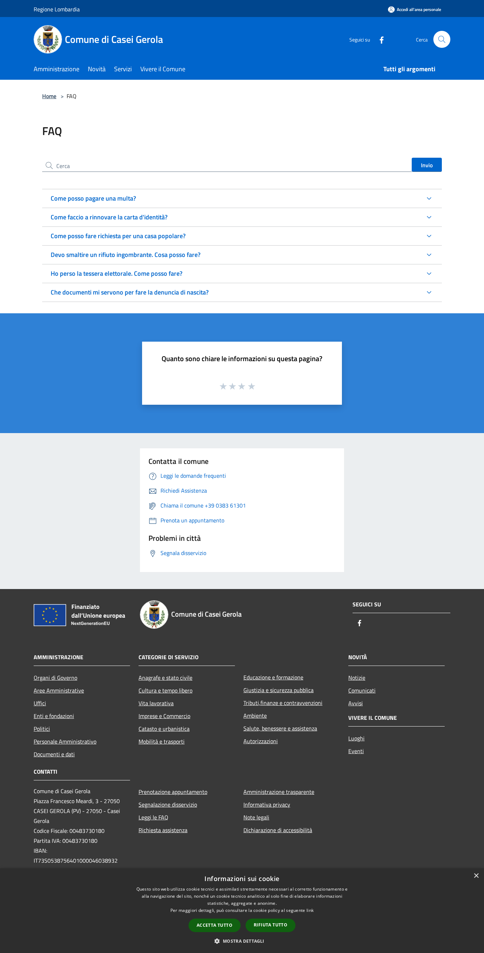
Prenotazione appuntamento (173, 791)
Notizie (356, 677)
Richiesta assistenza (163, 830)
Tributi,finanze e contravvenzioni (282, 703)
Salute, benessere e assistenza (280, 728)
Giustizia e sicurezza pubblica (278, 690)
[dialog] (242, 910)
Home (49, 96)
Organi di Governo (55, 677)
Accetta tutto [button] (214, 925)
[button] (242, 940)
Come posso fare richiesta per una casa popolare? (118, 236)
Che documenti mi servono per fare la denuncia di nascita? (130, 292)
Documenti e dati (54, 754)
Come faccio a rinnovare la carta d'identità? (109, 217)
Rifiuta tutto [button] (270, 925)
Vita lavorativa (156, 703)
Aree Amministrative (59, 690)
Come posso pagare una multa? (93, 198)
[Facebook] (379, 39)
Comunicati (362, 690)
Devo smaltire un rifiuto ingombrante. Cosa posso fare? (126, 254)
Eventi (356, 751)
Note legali (256, 817)
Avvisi (355, 703)
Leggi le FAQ (153, 817)
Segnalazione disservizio (168, 804)
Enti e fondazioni (54, 716)
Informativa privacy (266, 804)
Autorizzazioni (260, 741)
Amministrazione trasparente (278, 791)
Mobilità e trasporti (162, 741)
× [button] (476, 876)
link (310, 910)
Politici (42, 728)
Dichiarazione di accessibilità (277, 830)
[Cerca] (441, 39)
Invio (427, 165)
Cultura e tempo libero (165, 690)
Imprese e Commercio (164, 716)
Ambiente (255, 715)
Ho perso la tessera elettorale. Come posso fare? (116, 273)
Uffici (40, 703)
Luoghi (356, 738)
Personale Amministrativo (65, 741)
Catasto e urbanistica (164, 728)
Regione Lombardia (57, 9)
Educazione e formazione (273, 677)
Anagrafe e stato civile (165, 677)
